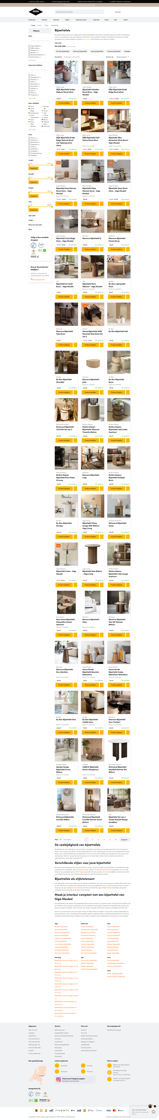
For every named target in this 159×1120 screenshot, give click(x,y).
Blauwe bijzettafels (113, 944)
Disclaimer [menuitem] (58, 1056)
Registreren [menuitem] (32, 1036)
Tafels (46, 25)
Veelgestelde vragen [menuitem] (61, 1033)
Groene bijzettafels (113, 935)
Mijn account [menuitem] (33, 1030)
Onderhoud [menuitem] (58, 1042)
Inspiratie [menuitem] (96, 20)
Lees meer (58, 43)
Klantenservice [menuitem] (60, 1030)
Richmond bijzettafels (62, 932)
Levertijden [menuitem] (58, 1050)
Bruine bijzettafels (113, 953)
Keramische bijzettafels (89, 953)
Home (40, 25)
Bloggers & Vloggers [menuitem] (87, 1042)
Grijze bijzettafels (113, 938)
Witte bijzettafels (112, 929)
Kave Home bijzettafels (115, 973)
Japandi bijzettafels (87, 963)
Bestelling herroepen (114, 1030)
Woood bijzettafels (97, 51)
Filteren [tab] (36, 30)
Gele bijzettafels (112, 950)
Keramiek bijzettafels (62, 950)
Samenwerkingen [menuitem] (87, 1039)
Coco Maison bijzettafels (63, 944)
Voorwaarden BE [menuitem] (34, 1042)
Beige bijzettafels (113, 947)
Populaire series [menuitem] (81, 20)
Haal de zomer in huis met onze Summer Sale (79, 5)
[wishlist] (76, 63)
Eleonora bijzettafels (80, 51)
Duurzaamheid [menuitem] (60, 1053)
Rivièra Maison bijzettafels (116, 976)
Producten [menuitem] (32, 20)
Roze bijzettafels (112, 941)
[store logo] (36, 12)
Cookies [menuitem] (31, 1050)
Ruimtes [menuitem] (56, 20)
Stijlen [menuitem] (67, 20)
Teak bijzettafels (86, 950)
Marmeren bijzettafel (88, 935)
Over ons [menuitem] (84, 1033)
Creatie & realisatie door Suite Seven (118, 1117)
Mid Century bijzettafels (89, 960)
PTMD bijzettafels (61, 941)
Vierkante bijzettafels (114, 966)
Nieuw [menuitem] (107, 20)
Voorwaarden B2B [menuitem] (34, 1047)
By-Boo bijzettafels (62, 51)
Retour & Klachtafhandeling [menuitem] (64, 1036)
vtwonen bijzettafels (61, 947)
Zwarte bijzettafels (113, 926)
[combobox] (79, 12)
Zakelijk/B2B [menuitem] (85, 1045)
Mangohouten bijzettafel (89, 929)
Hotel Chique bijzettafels (89, 969)
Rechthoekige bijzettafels (115, 963)
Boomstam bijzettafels (62, 953)
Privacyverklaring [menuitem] (34, 1053)
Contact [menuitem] (83, 1030)
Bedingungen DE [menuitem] (34, 1045)
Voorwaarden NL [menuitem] (34, 1039)
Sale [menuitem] (115, 20)
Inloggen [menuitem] (32, 1033)
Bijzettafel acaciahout (88, 932)
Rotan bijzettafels (87, 938)
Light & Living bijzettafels (63, 938)
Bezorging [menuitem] (58, 1047)
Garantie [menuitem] (58, 1039)
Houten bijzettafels (87, 926)
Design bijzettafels (87, 966)
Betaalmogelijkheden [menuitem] (62, 1045)
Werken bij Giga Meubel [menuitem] (89, 1036)
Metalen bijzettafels (87, 947)
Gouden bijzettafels (113, 932)
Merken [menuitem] (44, 20)
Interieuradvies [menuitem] (86, 1047)
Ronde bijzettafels (113, 960)
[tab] (40, 36)
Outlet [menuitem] (125, 20)
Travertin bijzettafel (113, 51)
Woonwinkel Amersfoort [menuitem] (89, 1050)
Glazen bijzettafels (87, 941)
